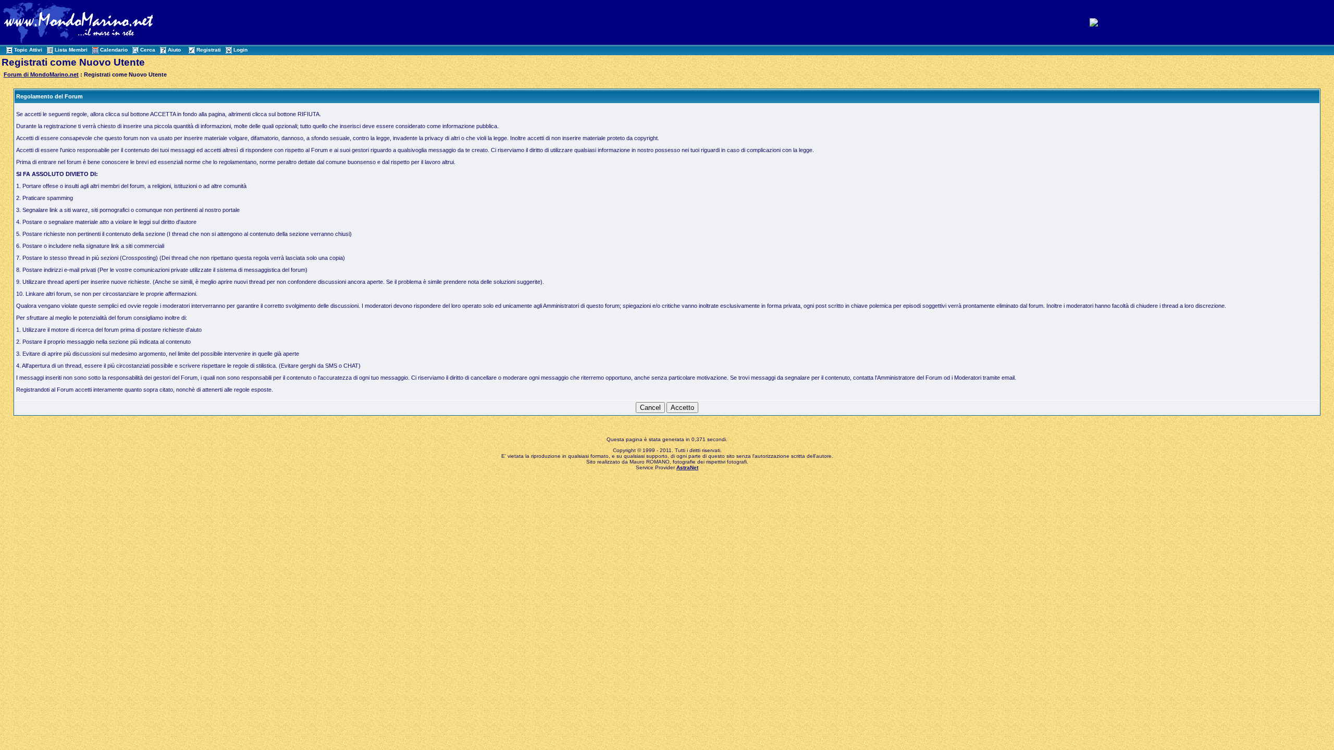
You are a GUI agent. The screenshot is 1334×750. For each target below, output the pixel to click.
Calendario (114, 50)
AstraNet (687, 467)
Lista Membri (71, 50)
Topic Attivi (28, 50)
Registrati (208, 50)
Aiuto (174, 50)
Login (240, 50)
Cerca (147, 50)
